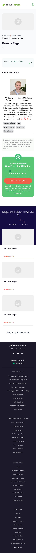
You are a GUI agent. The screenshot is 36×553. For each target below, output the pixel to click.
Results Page (10, 248)
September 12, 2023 (17, 61)
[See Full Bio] (31, 119)
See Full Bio (25, 119)
